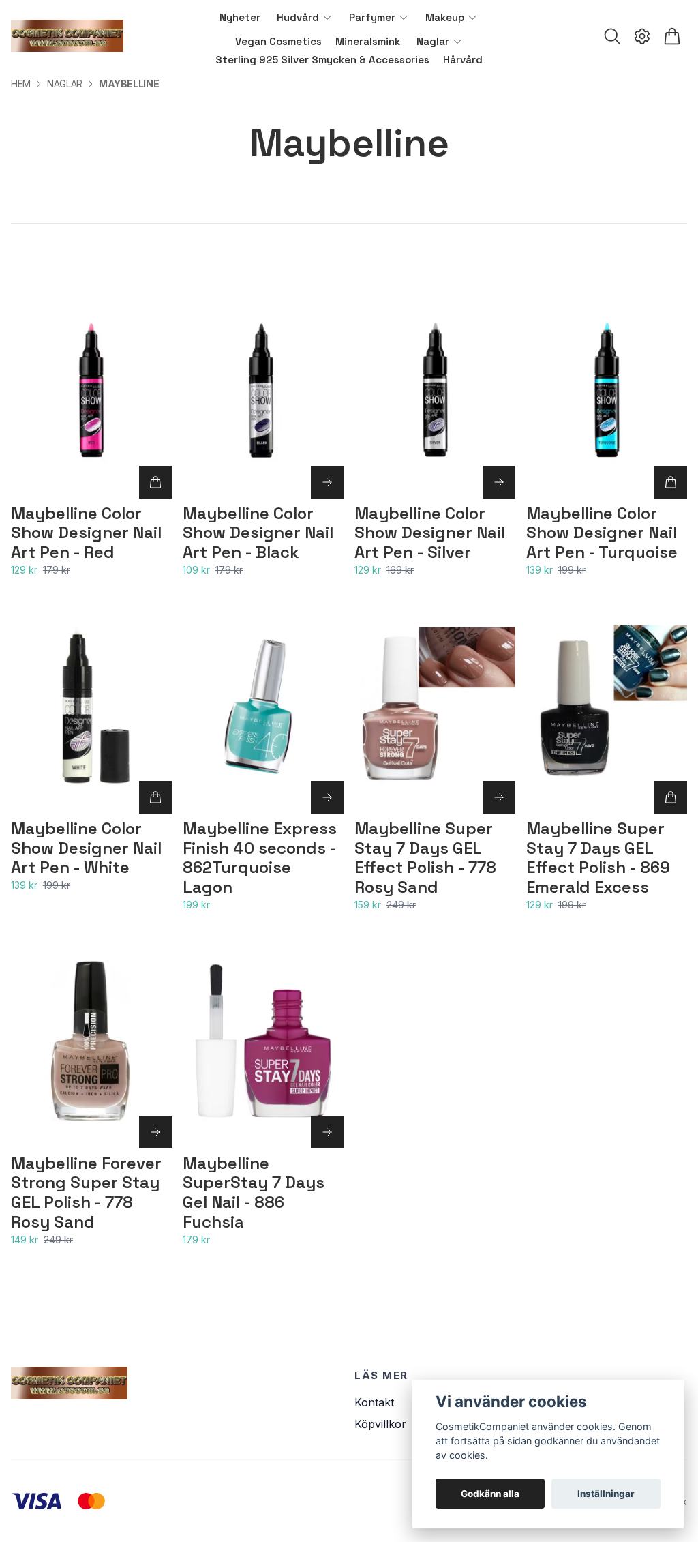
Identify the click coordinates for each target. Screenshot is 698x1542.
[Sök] (612, 36)
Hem (21, 83)
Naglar (64, 83)
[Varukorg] (672, 36)
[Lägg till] (155, 482)
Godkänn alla (490, 1493)
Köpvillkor (380, 1424)
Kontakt (374, 1402)
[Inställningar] (642, 36)
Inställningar (606, 1493)
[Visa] (327, 482)
